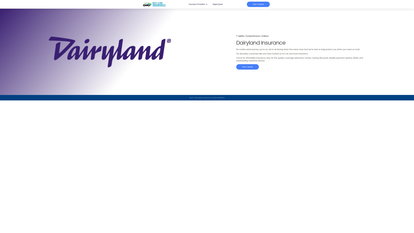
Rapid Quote (218, 4)
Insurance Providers (197, 4)
